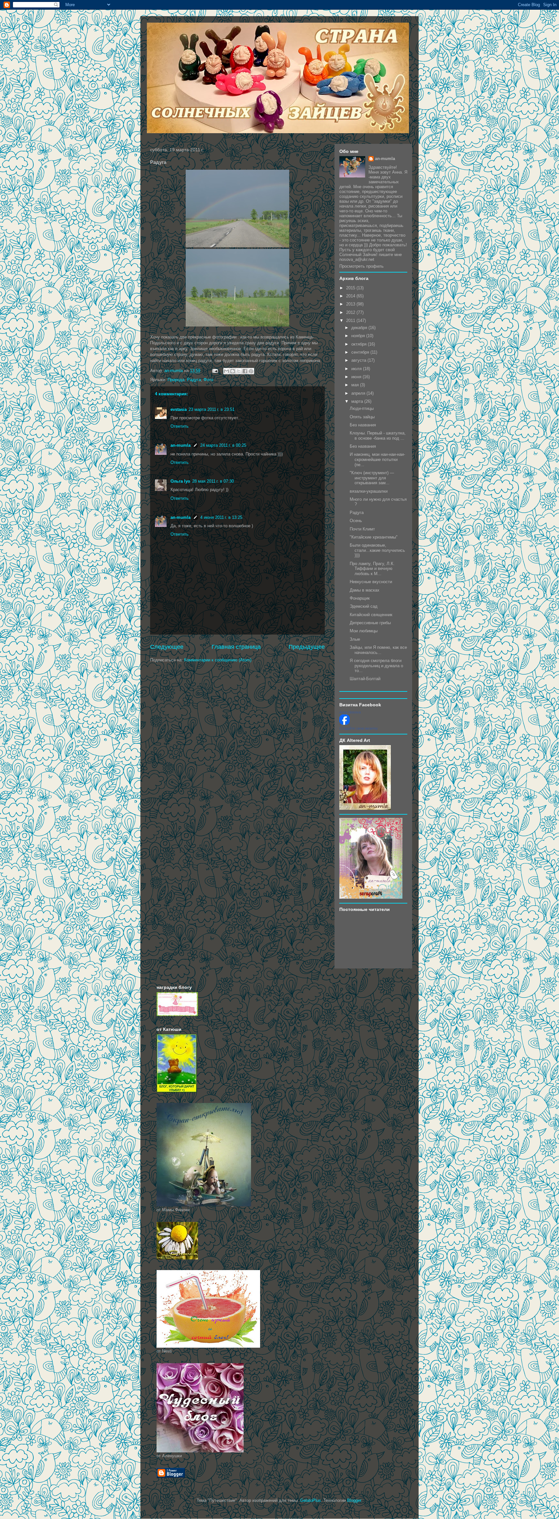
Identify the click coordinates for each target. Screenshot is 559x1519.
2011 (351, 320)
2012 (351, 312)
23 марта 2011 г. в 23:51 (212, 409)
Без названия (363, 425)
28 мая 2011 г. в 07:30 (213, 481)
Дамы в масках (364, 590)
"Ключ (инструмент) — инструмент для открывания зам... (372, 477)
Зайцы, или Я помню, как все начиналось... (378, 650)
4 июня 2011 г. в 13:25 (221, 517)
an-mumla (180, 445)
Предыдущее (307, 647)
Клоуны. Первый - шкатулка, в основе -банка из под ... (378, 436)
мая (355, 384)
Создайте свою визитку (358, 728)
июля (357, 368)
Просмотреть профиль (361, 266)
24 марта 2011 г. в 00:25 (223, 445)
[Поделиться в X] (239, 371)
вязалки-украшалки (369, 491)
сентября (360, 352)
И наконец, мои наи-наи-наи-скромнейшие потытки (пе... (377, 459)
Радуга (194, 379)
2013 (351, 304)
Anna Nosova (350, 712)
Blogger (354, 1500)
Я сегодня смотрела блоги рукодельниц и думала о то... (376, 665)
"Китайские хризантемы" (374, 537)
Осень (356, 520)
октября (359, 344)
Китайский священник (371, 614)
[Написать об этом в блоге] (232, 371)
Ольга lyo (180, 481)
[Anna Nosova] (344, 723)
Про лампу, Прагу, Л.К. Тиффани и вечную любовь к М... (372, 568)
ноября (358, 335)
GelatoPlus (310, 1500)
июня (357, 376)
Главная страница (236, 647)
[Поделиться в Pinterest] (251, 371)
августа (359, 360)
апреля (359, 393)
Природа (176, 379)
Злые (355, 639)
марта (357, 401)
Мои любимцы (364, 630)
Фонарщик (360, 598)
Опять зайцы (362, 416)
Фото (208, 379)
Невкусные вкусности (371, 581)
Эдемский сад (364, 606)
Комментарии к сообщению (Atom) (217, 660)
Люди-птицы (362, 408)
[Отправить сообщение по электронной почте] (214, 370)
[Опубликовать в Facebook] (245, 371)
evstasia (178, 409)
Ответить (179, 426)
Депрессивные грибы (370, 622)
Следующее (166, 647)
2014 (351, 296)
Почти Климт (362, 529)
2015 (351, 287)
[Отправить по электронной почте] (226, 371)
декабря (359, 327)
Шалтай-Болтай (365, 678)
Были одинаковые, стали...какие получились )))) (377, 550)
